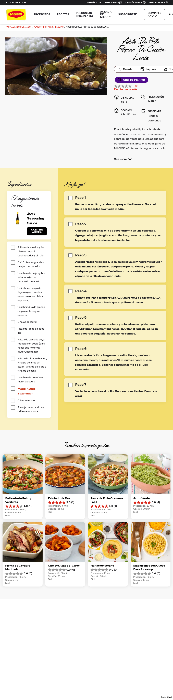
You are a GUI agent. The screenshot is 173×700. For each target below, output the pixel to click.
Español (92, 3)
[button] (123, 159)
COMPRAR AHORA (154, 14)
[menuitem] (42, 14)
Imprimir (151, 69)
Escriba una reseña (125, 89)
